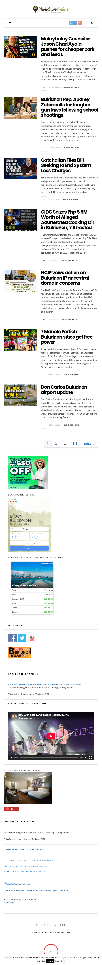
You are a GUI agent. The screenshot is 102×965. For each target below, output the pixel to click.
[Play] (11, 757)
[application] (51, 736)
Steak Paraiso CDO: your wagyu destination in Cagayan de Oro (28, 861)
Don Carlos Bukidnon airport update (64, 390)
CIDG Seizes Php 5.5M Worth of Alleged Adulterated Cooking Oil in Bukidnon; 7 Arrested (67, 220)
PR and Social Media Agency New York (50, 890)
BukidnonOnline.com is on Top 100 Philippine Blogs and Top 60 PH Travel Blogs (44, 684)
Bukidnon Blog (24, 890)
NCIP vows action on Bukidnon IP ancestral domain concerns (65, 277)
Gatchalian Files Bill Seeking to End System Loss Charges (66, 165)
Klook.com (9, 902)
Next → (89, 444)
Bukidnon (51, 925)
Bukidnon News (71, 87)
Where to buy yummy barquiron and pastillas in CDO (24, 871)
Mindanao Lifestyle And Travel (26, 849)
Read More (60, 961)
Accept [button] (50, 961)
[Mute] (86, 757)
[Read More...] (44, 87)
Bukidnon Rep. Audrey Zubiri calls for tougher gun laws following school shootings (69, 107)
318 (75, 444)
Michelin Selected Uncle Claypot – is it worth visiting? (25, 866)
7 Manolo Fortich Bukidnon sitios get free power (66, 336)
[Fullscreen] (90, 757)
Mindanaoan (9, 890)
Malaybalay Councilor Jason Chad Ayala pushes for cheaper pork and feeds (67, 46)
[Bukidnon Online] (51, 9)
